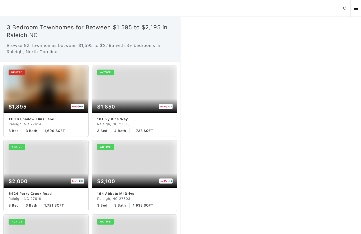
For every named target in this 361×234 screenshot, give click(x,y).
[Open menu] (356, 8)
